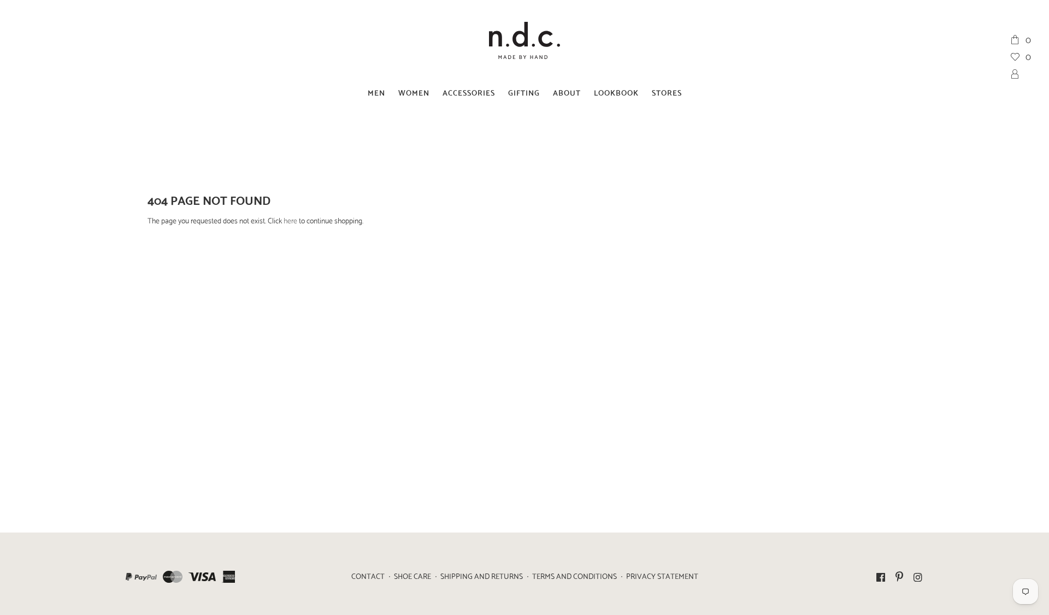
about (567, 92)
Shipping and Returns (481, 575)
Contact (368, 575)
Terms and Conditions (574, 575)
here (290, 220)
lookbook (616, 92)
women (413, 92)
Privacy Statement (662, 575)
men (376, 92)
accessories (469, 92)
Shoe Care (412, 575)
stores (667, 92)
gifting (524, 92)
